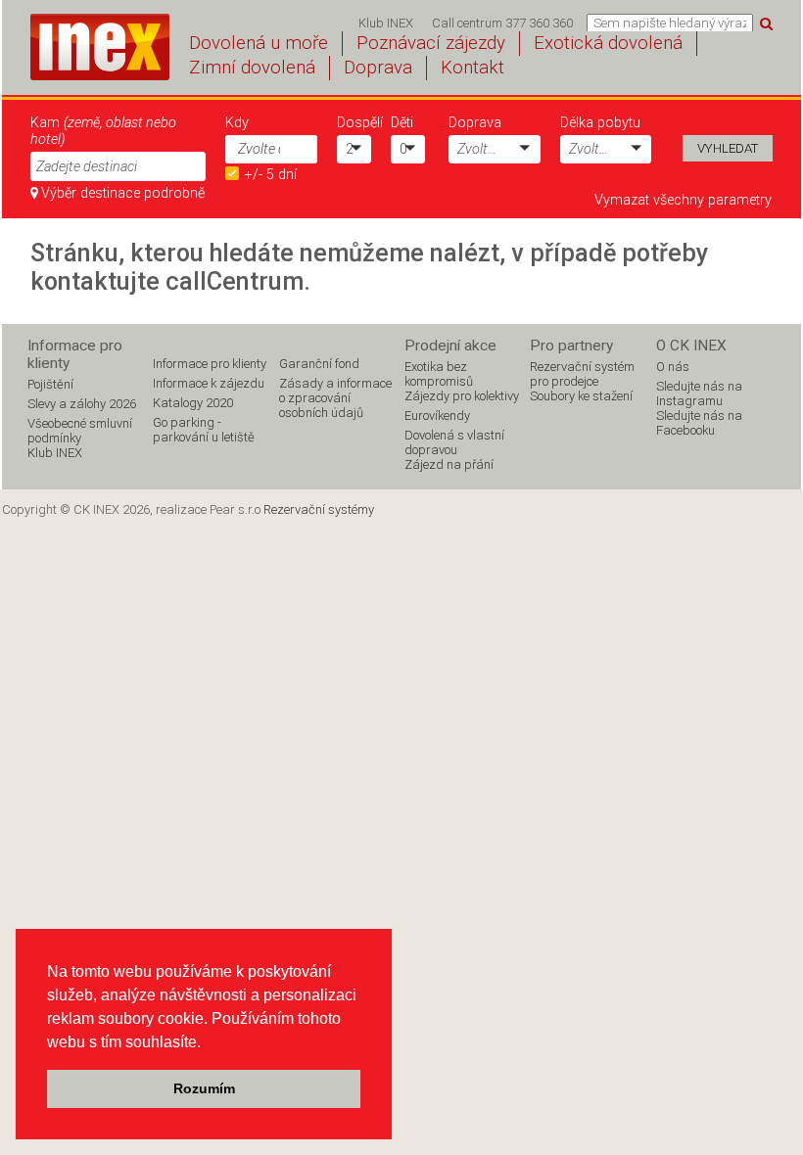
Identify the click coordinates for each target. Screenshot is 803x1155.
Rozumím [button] (204, 1088)
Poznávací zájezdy (430, 43)
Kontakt (472, 67)
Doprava (378, 67)
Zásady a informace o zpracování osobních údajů (335, 398)
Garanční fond (319, 363)
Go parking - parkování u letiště (204, 429)
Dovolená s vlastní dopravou (454, 442)
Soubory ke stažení (581, 396)
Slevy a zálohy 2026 (81, 403)
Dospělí (354, 123)
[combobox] (253, 149)
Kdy (237, 123)
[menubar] (466, 23)
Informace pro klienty (209, 363)
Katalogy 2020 (193, 402)
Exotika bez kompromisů (438, 374)
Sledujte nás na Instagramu (699, 393)
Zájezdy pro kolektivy (461, 396)
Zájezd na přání (449, 464)
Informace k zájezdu (208, 383)
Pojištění (50, 384)
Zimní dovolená (252, 67)
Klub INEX (385, 23)
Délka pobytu (600, 123)
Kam (103, 131)
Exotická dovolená (608, 43)
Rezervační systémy (318, 509)
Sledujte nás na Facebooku (699, 423)
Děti (402, 123)
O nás (672, 366)
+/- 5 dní (271, 174)
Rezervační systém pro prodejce (582, 374)
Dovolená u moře (258, 43)
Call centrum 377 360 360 (502, 23)
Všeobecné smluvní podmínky (79, 430)
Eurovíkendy (437, 415)
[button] (302, 148)
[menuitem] (385, 23)
